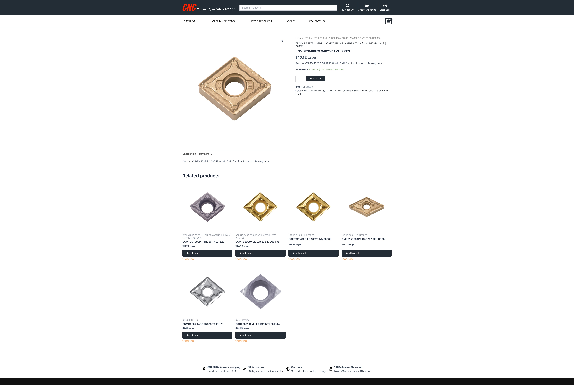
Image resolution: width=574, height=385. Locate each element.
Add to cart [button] (193, 253)
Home (298, 38)
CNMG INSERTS (304, 43)
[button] (282, 41)
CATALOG (189, 21)
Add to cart (315, 78)
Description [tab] (189, 153)
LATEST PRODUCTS (260, 21)
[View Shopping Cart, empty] (388, 21)
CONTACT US (317, 21)
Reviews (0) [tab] (206, 153)
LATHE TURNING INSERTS (326, 38)
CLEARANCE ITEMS (223, 21)
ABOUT (290, 21)
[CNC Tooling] (208, 7)
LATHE (307, 38)
